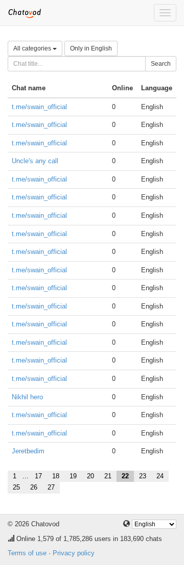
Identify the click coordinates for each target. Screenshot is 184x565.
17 (38, 476)
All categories (33, 48)
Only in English (91, 48)
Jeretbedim (28, 451)
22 (125, 476)
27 (51, 487)
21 (107, 476)
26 (33, 487)
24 (160, 476)
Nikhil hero (27, 397)
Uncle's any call (35, 161)
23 (142, 476)
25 (16, 487)
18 (55, 476)
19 (73, 476)
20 (90, 476)
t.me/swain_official (39, 107)
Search (161, 63)
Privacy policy (74, 553)
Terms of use (27, 553)
